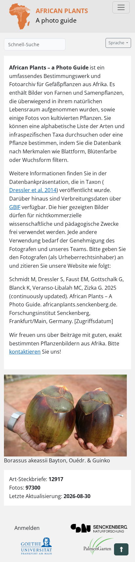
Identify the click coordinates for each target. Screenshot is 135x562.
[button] (121, 549)
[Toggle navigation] (121, 7)
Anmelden (27, 528)
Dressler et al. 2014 (32, 190)
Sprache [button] (116, 43)
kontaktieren (25, 351)
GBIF (14, 207)
